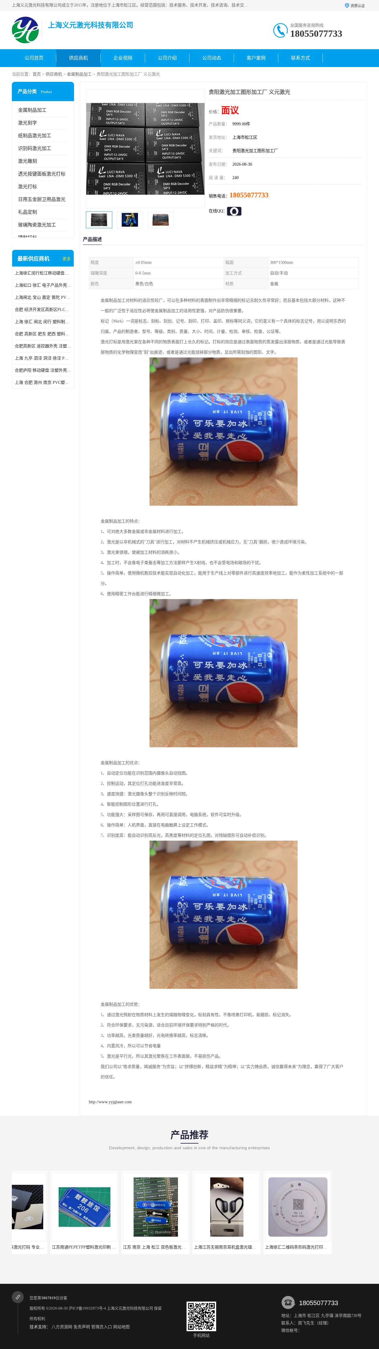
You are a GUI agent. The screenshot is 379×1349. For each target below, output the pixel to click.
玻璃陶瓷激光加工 (37, 224)
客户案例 (256, 57)
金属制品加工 (79, 74)
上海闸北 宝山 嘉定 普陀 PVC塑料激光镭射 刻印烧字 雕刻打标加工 (43, 297)
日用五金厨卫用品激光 (41, 199)
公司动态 (211, 57)
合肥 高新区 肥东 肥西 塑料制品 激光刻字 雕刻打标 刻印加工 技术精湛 (43, 334)
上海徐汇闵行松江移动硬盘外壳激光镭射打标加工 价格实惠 (43, 273)
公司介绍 (167, 57)
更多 (66, 259)
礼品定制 (27, 212)
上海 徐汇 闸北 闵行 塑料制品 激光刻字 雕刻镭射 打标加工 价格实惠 (43, 322)
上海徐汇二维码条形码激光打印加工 (260, 1247)
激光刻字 (27, 122)
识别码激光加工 (34, 148)
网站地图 (121, 1327)
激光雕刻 (27, 161)
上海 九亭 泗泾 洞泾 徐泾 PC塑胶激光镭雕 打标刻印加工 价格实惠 (43, 358)
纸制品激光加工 (34, 135)
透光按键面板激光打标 (41, 173)
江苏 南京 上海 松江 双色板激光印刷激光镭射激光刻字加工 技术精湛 (147, 1247)
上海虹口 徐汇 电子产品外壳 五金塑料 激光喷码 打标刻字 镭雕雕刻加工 (43, 285)
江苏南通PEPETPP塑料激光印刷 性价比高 (51, 1247)
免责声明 (81, 1327)
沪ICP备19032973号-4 (87, 1308)
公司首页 (34, 57)
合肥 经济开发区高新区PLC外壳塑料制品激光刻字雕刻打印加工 (43, 309)
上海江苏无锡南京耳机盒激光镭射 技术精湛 (195, 1247)
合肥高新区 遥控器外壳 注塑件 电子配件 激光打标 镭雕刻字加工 (43, 346)
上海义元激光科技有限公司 (130, 1308)
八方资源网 (62, 1327)
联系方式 (300, 57)
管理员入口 (101, 1327)
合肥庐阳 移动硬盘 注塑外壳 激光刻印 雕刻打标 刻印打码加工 (43, 370)
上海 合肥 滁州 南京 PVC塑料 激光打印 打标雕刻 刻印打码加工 (43, 382)
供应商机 (78, 57)
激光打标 (27, 186)
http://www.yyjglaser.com (110, 1102)
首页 (37, 74)
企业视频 (122, 57)
